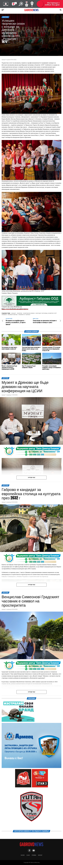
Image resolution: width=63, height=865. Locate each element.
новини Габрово (13, 314)
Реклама (34, 855)
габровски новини (29, 313)
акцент (14, 313)
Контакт (40, 855)
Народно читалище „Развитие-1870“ (46, 313)
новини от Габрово (24, 314)
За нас (28, 855)
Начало (23, 855)
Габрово (20, 313)
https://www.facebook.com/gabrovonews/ (15, 309)
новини (4, 314)
